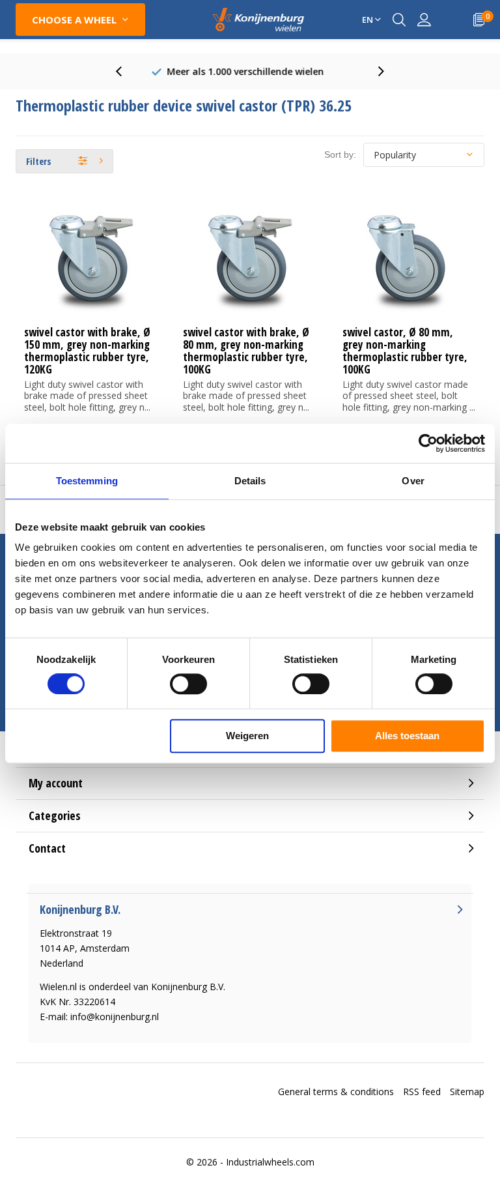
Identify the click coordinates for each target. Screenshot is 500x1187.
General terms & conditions (336, 1091)
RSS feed (422, 1091)
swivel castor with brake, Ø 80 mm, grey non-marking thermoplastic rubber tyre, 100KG (246, 351)
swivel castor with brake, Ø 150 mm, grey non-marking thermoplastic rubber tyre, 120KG (87, 351)
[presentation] (125, 71)
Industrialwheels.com (270, 1162)
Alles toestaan (407, 735)
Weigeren (247, 735)
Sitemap (467, 1091)
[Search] (399, 19)
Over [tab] (413, 480)
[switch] (188, 683)
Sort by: (340, 154)
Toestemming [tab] (87, 480)
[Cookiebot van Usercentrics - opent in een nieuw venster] (428, 443)
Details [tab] (250, 480)
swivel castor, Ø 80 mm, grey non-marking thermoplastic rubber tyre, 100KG (404, 351)
